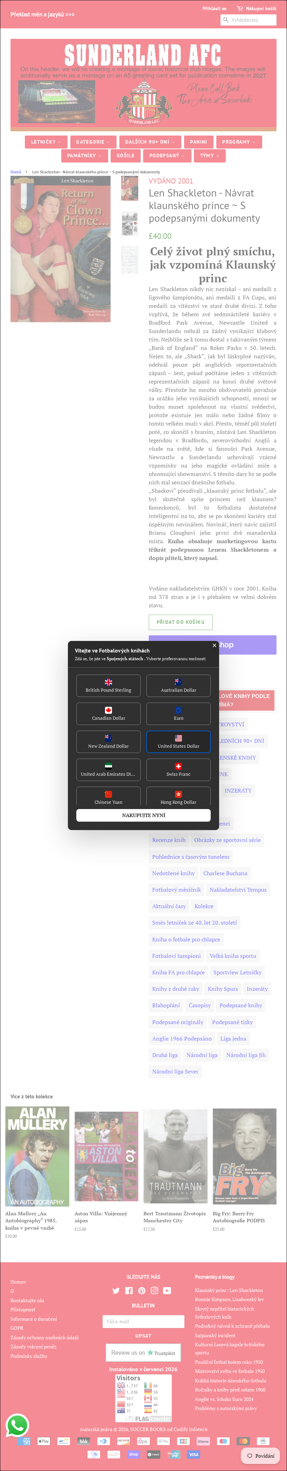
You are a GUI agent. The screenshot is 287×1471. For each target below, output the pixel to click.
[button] (108, 686)
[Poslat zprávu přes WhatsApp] (17, 1425)
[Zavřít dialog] (214, 645)
